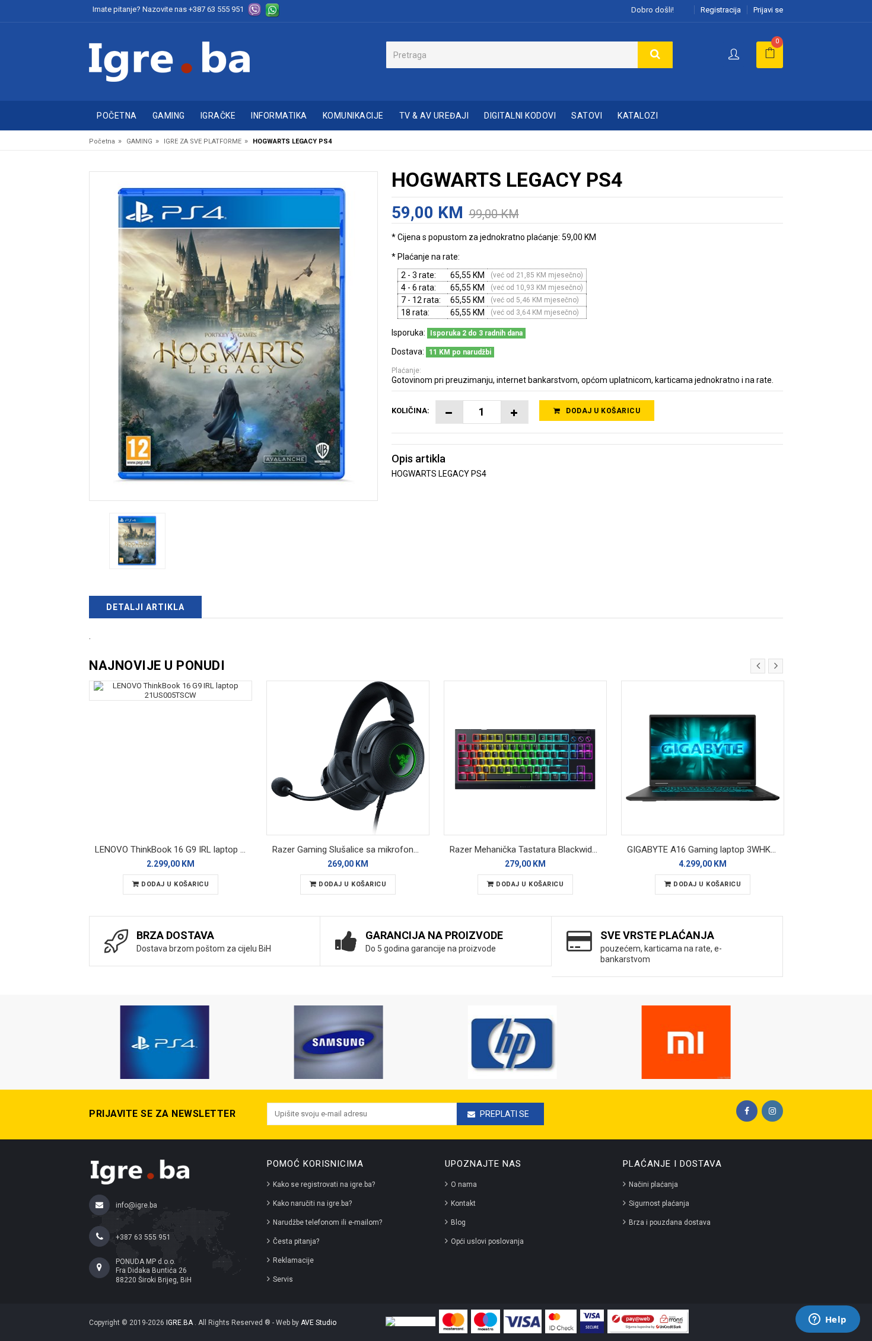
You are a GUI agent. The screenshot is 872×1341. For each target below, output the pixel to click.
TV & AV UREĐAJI (434, 115)
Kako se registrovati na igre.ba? (324, 1184)
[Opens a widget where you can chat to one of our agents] (827, 1320)
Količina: (410, 410)
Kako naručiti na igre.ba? (312, 1203)
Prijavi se (768, 9)
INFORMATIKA (279, 115)
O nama (464, 1184)
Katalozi (638, 115)
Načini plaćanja (653, 1184)
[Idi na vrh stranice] (850, 1284)
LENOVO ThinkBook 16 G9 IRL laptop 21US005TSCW (173, 849)
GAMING (168, 115)
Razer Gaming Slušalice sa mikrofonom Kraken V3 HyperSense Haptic (350, 849)
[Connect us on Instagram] (772, 1111)
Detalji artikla (145, 607)
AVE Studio (318, 1322)
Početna (117, 115)
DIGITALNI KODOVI (520, 115)
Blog (458, 1222)
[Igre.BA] (169, 60)
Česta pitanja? (296, 1241)
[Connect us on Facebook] (747, 1111)
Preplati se (504, 1114)
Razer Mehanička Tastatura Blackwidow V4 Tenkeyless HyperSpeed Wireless (528, 849)
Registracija (721, 9)
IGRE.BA (180, 1322)
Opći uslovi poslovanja (487, 1241)
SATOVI (586, 115)
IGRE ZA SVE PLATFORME (202, 141)
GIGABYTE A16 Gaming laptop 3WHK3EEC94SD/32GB (705, 849)
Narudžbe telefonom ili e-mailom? (327, 1222)
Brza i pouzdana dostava (670, 1222)
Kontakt (463, 1203)
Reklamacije (293, 1260)
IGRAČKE (218, 115)
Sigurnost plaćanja (659, 1203)
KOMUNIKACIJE (353, 115)
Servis (283, 1279)
